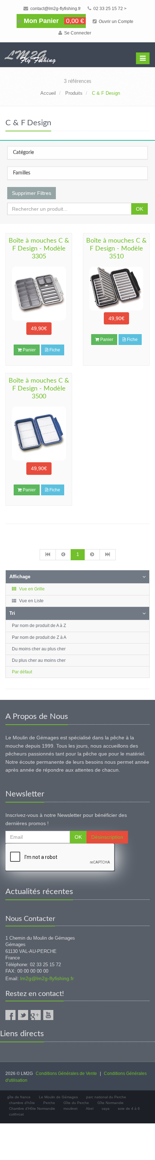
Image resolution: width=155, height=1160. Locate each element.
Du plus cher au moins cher (39, 660)
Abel (89, 1108)
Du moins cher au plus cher (39, 648)
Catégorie (23, 152)
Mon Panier (53, 20)
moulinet (70, 1108)
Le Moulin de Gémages (58, 1097)
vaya (106, 1108)
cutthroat (16, 1114)
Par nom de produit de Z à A (39, 637)
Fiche (54, 349)
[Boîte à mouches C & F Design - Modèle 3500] (38, 433)
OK (139, 209)
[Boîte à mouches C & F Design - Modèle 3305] (38, 294)
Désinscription (107, 837)
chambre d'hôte (22, 1103)
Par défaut (22, 671)
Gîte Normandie (110, 1103)
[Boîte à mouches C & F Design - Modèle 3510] (116, 288)
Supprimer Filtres (31, 193)
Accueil (48, 93)
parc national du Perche (106, 1097)
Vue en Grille (31, 588)
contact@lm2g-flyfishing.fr (55, 8)
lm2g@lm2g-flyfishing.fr (47, 978)
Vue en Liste (31, 600)
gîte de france (19, 1097)
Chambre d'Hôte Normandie (32, 1108)
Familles (21, 173)
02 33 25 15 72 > (109, 8)
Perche (49, 1103)
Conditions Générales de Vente (66, 1073)
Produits (74, 93)
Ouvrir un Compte (115, 21)
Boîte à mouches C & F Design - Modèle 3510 (116, 249)
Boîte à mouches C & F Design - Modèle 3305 (39, 249)
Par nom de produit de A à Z (39, 625)
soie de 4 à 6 (129, 1108)
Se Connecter (77, 33)
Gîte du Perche (76, 1103)
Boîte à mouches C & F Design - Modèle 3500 (39, 389)
